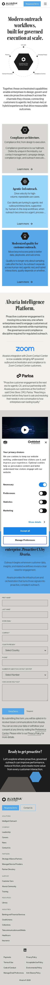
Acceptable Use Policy (34, 962)
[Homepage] (10, 4)
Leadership (6, 832)
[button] (45, 4)
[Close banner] (46, 442)
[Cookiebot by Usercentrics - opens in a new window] (29, 442)
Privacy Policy (34, 733)
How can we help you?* (11, 682)
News (4, 843)
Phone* (5, 657)
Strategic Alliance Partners (12, 859)
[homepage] (12, 799)
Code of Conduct (10, 968)
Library (4, 903)
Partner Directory (8, 869)
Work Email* (6, 621)
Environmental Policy (34, 968)
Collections (6, 925)
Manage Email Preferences (14, 973)
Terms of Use (8, 962)
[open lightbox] (25, 430)
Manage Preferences (25, 540)
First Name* (6, 598)
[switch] (43, 493)
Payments (7, 957)
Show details (34, 522)
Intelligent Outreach (9, 821)
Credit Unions (7, 920)
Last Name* (6, 609)
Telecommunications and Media (14, 930)
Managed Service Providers (12, 864)
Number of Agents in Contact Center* (17, 669)
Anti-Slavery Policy (33, 973)
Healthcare (6, 935)
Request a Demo (32, 4)
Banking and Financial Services (13, 914)
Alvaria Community (9, 886)
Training (5, 892)
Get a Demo (13, 711)
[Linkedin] (25, 950)
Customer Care (7, 881)
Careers (5, 837)
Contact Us (28, 808)
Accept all (25, 531)
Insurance (6, 941)
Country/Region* (8, 644)
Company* (6, 633)
